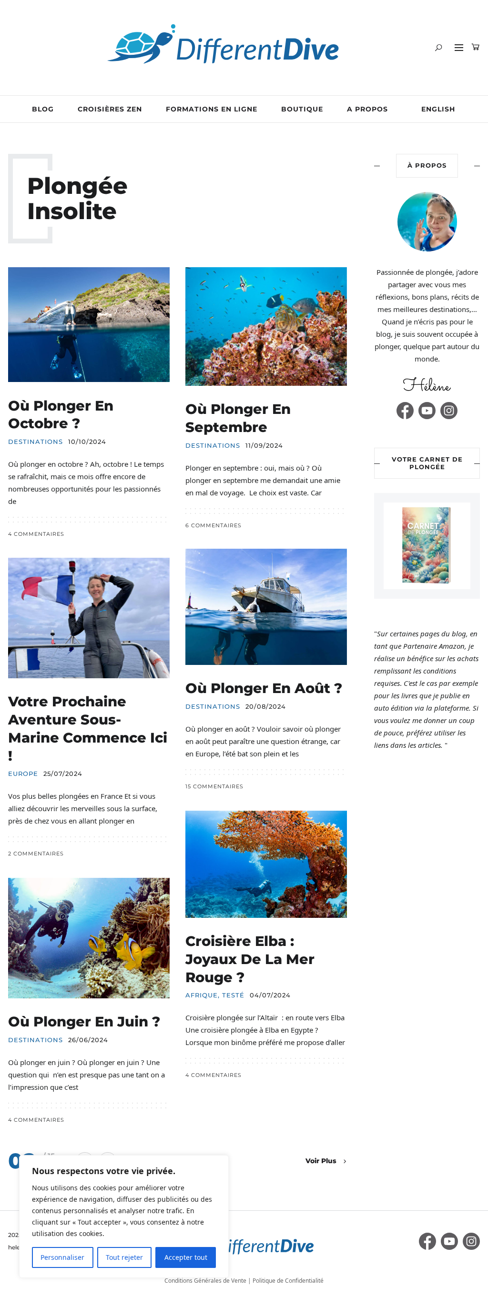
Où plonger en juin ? (84, 1021)
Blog (43, 109)
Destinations (35, 441)
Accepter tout (185, 1257)
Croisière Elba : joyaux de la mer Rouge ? (250, 959)
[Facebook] (405, 410)
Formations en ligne (211, 109)
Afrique (201, 995)
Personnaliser (62, 1257)
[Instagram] (449, 410)
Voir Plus (320, 1160)
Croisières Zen (110, 109)
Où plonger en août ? (265, 688)
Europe (23, 773)
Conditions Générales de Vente (205, 1281)
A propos (367, 109)
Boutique (302, 109)
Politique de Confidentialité (288, 1281)
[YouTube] (427, 410)
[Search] (438, 47)
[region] (124, 1216)
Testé (233, 995)
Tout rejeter (124, 1257)
